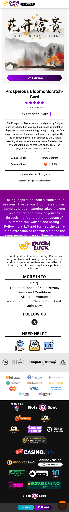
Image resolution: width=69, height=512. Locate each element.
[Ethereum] (56, 379)
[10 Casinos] (55, 477)
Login (26, 507)
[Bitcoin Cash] (34, 384)
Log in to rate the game (34, 114)
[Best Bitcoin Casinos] (17, 477)
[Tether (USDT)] (13, 384)
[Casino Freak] (16, 489)
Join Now (34, 305)
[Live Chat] (49, 351)
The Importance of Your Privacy (34, 287)
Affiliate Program (34, 296)
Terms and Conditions (34, 292)
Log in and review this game (34, 174)
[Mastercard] (13, 390)
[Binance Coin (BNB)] (56, 384)
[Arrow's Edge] (63, 362)
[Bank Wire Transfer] (23, 395)
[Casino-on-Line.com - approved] (39, 477)
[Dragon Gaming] (43, 362)
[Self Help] (20, 351)
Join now (43, 507)
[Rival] (19, 362)
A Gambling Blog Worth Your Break (34, 301)
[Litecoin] (34, 379)
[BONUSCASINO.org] (43, 489)
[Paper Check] (45, 395)
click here (34, 268)
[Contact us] (35, 351)
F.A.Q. (34, 283)
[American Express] (56, 390)
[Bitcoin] (13, 379)
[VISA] (34, 390)
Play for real (34, 77)
